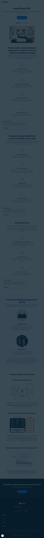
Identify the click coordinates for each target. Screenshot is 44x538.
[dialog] (22, 269)
